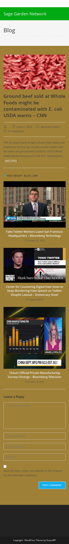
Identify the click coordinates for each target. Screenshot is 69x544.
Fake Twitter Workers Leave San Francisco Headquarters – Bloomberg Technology (34, 233)
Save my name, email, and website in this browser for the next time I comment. (33, 473)
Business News (50, 127)
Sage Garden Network (25, 14)
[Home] (5, 35)
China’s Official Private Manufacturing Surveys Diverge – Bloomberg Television (34, 375)
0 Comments (16, 131)
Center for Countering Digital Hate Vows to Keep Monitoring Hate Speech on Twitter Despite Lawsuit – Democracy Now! (34, 291)
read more (10, 160)
